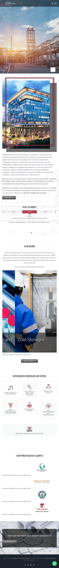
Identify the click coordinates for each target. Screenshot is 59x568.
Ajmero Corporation (50, 558)
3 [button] (27, 232)
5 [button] (31, 232)
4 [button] (29, 232)
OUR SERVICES (31, 25)
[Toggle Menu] (55, 3)
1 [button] (24, 232)
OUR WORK (29, 246)
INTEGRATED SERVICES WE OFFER (29, 376)
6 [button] (33, 232)
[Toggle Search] (52, 3)
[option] (22, 212)
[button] (3, 212)
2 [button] (26, 232)
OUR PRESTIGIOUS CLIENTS (29, 455)
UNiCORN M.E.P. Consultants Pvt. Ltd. (21, 558)
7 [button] (34, 232)
